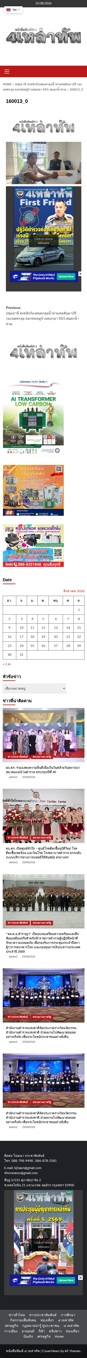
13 (56, 627)
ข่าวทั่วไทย (17, 1315)
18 (32, 636)
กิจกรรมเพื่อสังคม (23, 1320)
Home (59, 1336)
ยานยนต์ (28, 1331)
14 (68, 627)
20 (56, 636)
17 (21, 636)
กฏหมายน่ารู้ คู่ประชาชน (40, 1325)
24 (21, 646)
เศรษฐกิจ (11, 1325)
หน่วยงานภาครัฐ (42, 756)
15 (79, 627)
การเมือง (11, 1331)
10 (21, 627)
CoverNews (51, 1351)
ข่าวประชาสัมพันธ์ (18, 756)
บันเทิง (28, 1336)
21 (68, 636)
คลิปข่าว (55, 1331)
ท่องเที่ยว (47, 1320)
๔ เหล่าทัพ (65, 1320)
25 (32, 646)
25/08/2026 (28, 777)
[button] (7, 71)
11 (32, 627)
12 (43, 627)
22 (79, 636)
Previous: (42, 316)
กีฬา (41, 1331)
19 (43, 636)
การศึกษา (68, 1315)
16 (9, 636)
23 (9, 646)
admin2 (13, 777)
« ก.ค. (7, 664)
